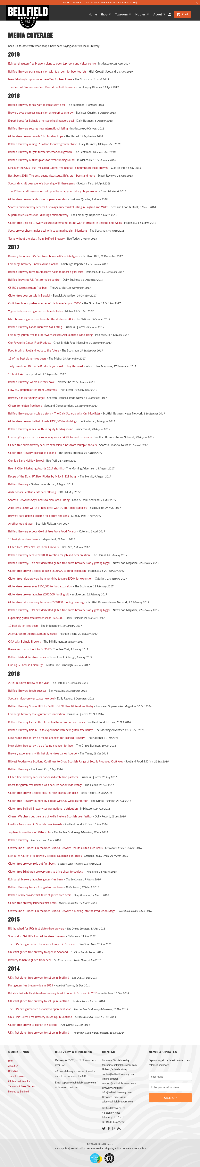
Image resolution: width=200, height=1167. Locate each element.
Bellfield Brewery (18, 484)
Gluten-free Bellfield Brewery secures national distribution (43, 808)
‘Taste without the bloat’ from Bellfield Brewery (36, 238)
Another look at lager (20, 523)
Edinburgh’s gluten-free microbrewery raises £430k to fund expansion (50, 437)
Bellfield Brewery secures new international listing (38, 128)
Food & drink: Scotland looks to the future (33, 350)
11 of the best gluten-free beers (27, 358)
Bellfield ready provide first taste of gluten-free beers (39, 895)
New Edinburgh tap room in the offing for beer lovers (40, 79)
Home (92, 14)
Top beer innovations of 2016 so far (29, 832)
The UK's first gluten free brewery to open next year (39, 1009)
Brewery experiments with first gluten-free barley (37, 753)
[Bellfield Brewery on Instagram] (114, 1128)
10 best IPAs (15, 374)
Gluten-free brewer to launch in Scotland (32, 1024)
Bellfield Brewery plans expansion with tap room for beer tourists (47, 71)
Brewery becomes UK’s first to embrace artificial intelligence (44, 256)
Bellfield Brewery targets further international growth (40, 152)
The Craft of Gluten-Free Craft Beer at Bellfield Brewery (41, 87)
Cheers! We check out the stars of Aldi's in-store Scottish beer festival (50, 816)
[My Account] (170, 15)
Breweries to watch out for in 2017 (29, 649)
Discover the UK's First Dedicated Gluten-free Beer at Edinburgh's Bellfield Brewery (58, 167)
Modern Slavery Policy (134, 1148)
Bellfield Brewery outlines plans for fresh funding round (41, 160)
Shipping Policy (113, 1148)
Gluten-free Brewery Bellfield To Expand (32, 452)
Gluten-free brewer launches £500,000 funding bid (38, 594)
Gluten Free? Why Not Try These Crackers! (33, 547)
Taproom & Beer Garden (21, 1086)
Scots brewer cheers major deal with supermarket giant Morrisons (47, 230)
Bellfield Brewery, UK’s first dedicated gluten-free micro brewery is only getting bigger (59, 563)
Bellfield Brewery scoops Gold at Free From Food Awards (42, 531)
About (159, 14)
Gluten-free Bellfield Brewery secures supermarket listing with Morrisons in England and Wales (65, 222)
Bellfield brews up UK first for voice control (34, 279)
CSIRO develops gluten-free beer (27, 287)
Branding (13, 1071)
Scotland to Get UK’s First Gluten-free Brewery (36, 936)
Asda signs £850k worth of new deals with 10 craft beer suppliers (47, 507)
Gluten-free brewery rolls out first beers (32, 863)
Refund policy (78, 1148)
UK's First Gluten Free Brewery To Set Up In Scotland (40, 1017)
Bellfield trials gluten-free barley (27, 657)
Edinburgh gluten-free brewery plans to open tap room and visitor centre (52, 63)
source (73, 753)
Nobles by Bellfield (18, 1091)
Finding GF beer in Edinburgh (25, 665)
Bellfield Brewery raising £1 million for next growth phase (42, 144)
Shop (105, 14)
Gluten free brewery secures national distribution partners (43, 777)
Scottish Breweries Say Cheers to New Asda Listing (39, 500)
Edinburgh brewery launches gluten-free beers (35, 879)
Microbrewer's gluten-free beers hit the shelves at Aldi (40, 319)
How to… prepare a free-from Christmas (32, 389)
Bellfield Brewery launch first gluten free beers (35, 887)
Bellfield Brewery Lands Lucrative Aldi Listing (35, 327)
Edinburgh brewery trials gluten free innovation (36, 714)
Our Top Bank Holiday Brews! (26, 460)
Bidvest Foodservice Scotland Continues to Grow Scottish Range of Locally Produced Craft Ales (65, 761)
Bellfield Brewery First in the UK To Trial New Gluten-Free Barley (46, 722)
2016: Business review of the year (28, 682)
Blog (10, 1060)
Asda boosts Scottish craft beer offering (32, 492)
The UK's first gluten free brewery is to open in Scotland (42, 944)
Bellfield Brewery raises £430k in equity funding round (40, 429)
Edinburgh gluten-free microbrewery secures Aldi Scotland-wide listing (50, 334)
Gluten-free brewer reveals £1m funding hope (35, 136)
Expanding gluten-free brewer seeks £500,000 (35, 617)
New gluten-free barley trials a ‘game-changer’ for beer (41, 745)
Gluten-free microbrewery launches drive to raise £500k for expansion (50, 578)
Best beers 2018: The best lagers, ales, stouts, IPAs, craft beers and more (51, 175)
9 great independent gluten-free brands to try (35, 311)
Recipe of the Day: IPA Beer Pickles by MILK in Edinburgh (42, 476)
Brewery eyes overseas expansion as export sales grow (40, 112)
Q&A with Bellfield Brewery (24, 641)
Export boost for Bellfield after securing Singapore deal (41, 120)
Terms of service (95, 1148)
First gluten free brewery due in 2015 (30, 985)
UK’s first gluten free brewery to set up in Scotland (38, 1001)
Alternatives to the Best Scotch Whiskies (32, 633)
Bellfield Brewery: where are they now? (31, 382)
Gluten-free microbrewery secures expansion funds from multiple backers (52, 445)
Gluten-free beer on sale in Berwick (29, 295)
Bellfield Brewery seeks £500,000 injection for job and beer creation (49, 555)
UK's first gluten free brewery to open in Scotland (38, 952)
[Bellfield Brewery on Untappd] (119, 1128)
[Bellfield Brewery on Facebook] (109, 1128)
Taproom (123, 14)
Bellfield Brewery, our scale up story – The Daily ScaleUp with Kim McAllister (54, 413)
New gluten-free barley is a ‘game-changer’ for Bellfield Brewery (46, 737)
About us (13, 1065)
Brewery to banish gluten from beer (29, 960)
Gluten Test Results (19, 1081)
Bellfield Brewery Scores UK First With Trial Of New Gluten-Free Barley (50, 706)
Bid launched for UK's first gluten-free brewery (36, 928)
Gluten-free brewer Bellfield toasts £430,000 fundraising (42, 421)
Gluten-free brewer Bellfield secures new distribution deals (43, 792)
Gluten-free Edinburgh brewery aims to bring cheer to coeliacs (45, 871)
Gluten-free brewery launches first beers (32, 902)
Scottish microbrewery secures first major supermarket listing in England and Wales (58, 207)
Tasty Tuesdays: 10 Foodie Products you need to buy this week (46, 366)
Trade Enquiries (16, 1076)
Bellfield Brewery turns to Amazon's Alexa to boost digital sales (45, 271)
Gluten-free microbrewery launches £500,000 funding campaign (46, 602)
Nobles (142, 14)
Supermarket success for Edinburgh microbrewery (38, 215)
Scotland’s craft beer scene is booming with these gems (41, 183)
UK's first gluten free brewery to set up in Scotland (38, 977)
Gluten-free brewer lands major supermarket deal (37, 199)
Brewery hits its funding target (26, 397)
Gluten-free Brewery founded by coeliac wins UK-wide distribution (48, 800)
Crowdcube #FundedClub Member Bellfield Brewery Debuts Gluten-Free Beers (55, 848)
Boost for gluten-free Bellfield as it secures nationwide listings (45, 785)
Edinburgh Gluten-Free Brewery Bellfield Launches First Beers (45, 855)
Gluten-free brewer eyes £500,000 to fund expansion (40, 586)
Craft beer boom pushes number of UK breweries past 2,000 (44, 303)
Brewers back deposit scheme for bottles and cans (38, 515)
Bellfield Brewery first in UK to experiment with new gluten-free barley (50, 730)
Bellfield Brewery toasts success (27, 690)
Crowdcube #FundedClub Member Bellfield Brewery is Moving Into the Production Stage (61, 911)
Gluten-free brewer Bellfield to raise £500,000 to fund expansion (47, 570)
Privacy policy (61, 1148)
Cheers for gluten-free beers (25, 405)
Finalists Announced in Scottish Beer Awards (35, 824)
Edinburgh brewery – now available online (33, 264)
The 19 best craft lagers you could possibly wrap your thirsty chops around (53, 191)
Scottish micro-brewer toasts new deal (31, 698)
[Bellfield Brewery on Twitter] (104, 1128)
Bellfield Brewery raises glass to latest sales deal (36, 104)
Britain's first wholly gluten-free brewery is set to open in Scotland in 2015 (52, 993)
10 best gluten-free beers (23, 539)
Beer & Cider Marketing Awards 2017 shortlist (36, 468)
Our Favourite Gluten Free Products (29, 342)
